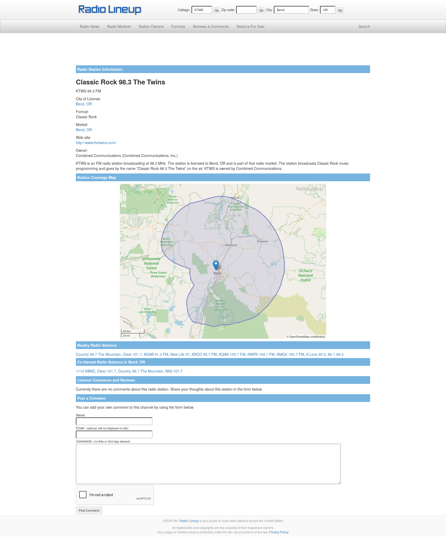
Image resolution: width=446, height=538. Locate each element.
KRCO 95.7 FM (204, 354)
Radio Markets (119, 26)
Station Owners (151, 26)
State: (314, 9)
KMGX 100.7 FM (290, 354)
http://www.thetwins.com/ (96, 142)
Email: (102, 428)
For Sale (250, 26)
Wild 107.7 (173, 371)
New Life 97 (180, 354)
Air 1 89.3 (336, 354)
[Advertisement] (223, 51)
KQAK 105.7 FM (232, 354)
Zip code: (228, 9)
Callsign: (184, 9)
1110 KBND (85, 371)
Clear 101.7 (132, 354)
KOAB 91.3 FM (156, 354)
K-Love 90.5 (316, 354)
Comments (211, 26)
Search (364, 26)
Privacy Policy (279, 532)
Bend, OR (84, 103)
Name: (81, 415)
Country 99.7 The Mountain (98, 354)
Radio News (89, 26)
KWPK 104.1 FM (261, 354)
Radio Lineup (189, 520)
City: (269, 9)
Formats (178, 26)
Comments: (103, 441)
